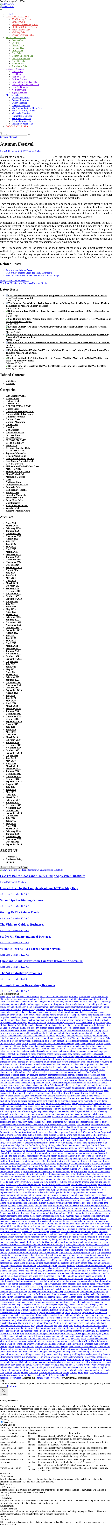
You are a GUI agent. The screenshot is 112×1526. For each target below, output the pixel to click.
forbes (8, 1140)
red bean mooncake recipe (23, 1276)
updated (55, 1336)
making (3, 1218)
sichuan (89, 1289)
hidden (17, 1171)
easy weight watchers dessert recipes (89, 1108)
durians (31, 1103)
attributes (82, 1007)
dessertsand (61, 1095)
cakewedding (68, 1043)
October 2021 (12, 656)
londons (38, 1205)
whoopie (74, 1367)
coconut (55, 1072)
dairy (65, 1090)
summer (3, 1317)
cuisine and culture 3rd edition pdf (47, 1085)
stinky (65, 1310)
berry (84, 1020)
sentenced (104, 1286)
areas (105, 1004)
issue (92, 1195)
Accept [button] (3, 1386)
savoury (16, 1286)
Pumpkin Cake (18, 61)
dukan (57, 1101)
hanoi (40, 1158)
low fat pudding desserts (49, 1213)
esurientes (46, 1116)
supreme (34, 1317)
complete (63, 1075)
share (43, 1289)
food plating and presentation (57, 1137)
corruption (4, 1080)
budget (33, 1033)
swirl (94, 1317)
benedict (70, 1020)
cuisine (28, 1085)
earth (43, 1103)
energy (80, 1114)
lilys (10, 1205)
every (82, 1116)
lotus (45, 1205)
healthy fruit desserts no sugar (13, 1169)
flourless (31, 1132)
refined (101, 1276)
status (34, 1310)
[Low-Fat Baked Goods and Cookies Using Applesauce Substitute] (31, 870)
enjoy (100, 1114)
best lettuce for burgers (16, 1022)
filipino (62, 1127)
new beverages (101, 1239)
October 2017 (12, 779)
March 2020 (12, 706)
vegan (54, 1338)
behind (49, 1020)
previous (32, 1265)
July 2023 (10, 604)
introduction (41, 1195)
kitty (2, 1200)
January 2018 (12, 771)
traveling (64, 1331)
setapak (15, 1289)
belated (55, 1020)
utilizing (85, 1336)
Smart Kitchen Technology (75, 1297)
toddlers (98, 1325)
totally (66, 1328)
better (98, 1022)
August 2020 (12, 693)
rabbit (80, 1270)
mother (99, 1236)
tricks (102, 1331)
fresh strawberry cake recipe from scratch (26, 1142)
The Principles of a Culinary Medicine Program (39, 1323)
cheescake (41, 1054)
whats (93, 1362)
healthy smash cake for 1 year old (71, 1169)
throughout (68, 1325)
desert (10, 1095)
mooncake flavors (39, 1236)
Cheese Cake (18, 45)
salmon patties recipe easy (24, 1284)
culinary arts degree (73, 1085)
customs (51, 1090)
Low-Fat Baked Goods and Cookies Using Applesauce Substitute (42, 875)
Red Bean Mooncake (21, 118)
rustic (77, 1281)
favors (87, 1124)
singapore (72, 1294)
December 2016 (13, 805)
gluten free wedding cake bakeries (61, 1150)
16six (2, 996)
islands (87, 1195)
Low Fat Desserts (20, 87)
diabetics (31, 1098)
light (106, 1203)
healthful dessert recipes (11, 1161)
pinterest (39, 1263)
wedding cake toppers (38, 1351)
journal (57, 1197)
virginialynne (40, 1341)
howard (46, 1189)
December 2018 (13, 745)
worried (73, 1372)
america (83, 1001)
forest (14, 1140)
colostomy (24, 1075)
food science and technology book (87, 1137)
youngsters (12, 1375)
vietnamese (13, 1341)
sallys (95, 1281)
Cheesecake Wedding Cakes (25, 24)
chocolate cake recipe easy (82, 1064)
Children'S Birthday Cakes (19, 414)
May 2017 (11, 792)
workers (49, 1372)
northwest (65, 1242)
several (22, 1289)
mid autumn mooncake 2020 (41, 1223)
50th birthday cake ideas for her (93, 996)
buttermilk (73, 1033)
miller (18, 1226)
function (24, 1145)
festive (55, 1127)
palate (35, 1255)
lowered (65, 1213)
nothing (73, 1242)
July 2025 (10, 541)
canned (58, 1046)
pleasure (54, 1263)
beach (19, 1020)
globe (2, 1150)
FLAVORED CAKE (16, 37)
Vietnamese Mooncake (22, 123)
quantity (96, 1268)
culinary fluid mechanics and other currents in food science (27, 1088)
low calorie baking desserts (92, 1205)
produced (70, 1265)
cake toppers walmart (95, 1041)
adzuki (89, 999)
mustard (44, 1239)
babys (60, 1009)
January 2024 (12, 588)
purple (81, 1268)
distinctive (106, 1098)
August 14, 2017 (20, 151)
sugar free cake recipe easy (12, 1315)
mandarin (20, 1218)
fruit (76, 1142)
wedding (39, 1344)
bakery (90, 1012)
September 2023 (14, 599)
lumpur (78, 1213)
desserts (51, 1095)
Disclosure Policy (14, 859)
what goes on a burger (95, 1359)
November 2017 (13, 776)
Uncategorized (13, 503)
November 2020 (13, 685)
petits (13, 1260)
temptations (97, 1320)
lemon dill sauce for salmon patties (56, 1203)
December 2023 (13, 591)
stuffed (17, 1312)
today (84, 1325)
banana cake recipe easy (17, 1017)
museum (19, 1239)
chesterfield (68, 1056)
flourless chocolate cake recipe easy (51, 1132)
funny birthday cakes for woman (57, 1145)
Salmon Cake (18, 63)
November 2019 (13, 716)
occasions (4, 1244)
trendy (92, 1331)
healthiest (51, 1161)
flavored (4, 1132)
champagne (101, 1051)
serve (2, 1289)
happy (46, 1158)
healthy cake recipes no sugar (77, 1163)
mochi (94, 1226)
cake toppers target (76, 1041)
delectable (56, 1093)
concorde (88, 1075)
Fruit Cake (16, 53)
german (72, 1148)
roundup (57, 1281)
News (8, 479)
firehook (67, 1129)
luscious (107, 1213)
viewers (22, 1341)
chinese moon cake (9, 1061)
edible (3, 1111)
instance (92, 1192)
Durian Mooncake (20, 103)
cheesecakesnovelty (21, 1056)
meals (24, 1221)
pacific (22, 1255)
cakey (77, 1043)
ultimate (19, 1336)
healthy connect (52, 1166)
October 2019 (12, 719)
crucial (97, 1082)
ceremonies (81, 1051)
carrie (22, 1048)
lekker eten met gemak (17, 1203)
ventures (90, 1338)
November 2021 (13, 653)
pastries (13, 1257)
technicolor (86, 1320)
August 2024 (12, 570)
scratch (33, 1286)
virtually (50, 1341)
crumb (104, 1082)
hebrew (9, 1171)
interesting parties (8, 1195)
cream (95, 1080)
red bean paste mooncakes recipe (76, 1276)
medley (37, 1221)
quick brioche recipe (22, 1270)
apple (53, 1004)
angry (109, 1001)
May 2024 (11, 578)
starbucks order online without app (16, 1310)
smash (91, 1297)
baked (35, 1012)
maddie (46, 1216)
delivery (3, 1095)
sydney (106, 1317)
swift (89, 1317)
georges (64, 1148)
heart (89, 1169)
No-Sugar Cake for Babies (47, 1242)
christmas (84, 1069)
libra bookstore (96, 1203)
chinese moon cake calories (30, 1061)
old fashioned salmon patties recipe (85, 1247)
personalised (104, 1257)
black (89, 1028)
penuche (72, 1257)
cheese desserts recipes (83, 1054)
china (2, 1059)
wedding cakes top (62, 1354)
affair (95, 999)
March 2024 (12, 583)
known (15, 1200)
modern (100, 1226)
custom (43, 1090)
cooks (82, 1077)
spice (90, 1304)
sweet (63, 1317)
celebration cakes (49, 1051)
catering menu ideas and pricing (83, 1048)
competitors (53, 1075)
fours (26, 1140)
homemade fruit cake (35, 1176)
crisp (75, 1082)
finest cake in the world (51, 1129)
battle (13, 1020)
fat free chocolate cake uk (57, 1124)
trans (51, 1331)
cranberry (79, 1080)
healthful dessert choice (99, 1158)
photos (43, 1260)
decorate (19, 1093)
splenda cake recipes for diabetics (28, 1307)
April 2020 (11, 703)
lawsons (68, 1200)
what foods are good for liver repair (68, 1359)
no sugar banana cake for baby (21, 1242)
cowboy (44, 1080)
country (21, 1080)
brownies (19, 1033)
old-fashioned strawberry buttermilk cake (50, 1250)
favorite (80, 1124)
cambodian (33, 1046)
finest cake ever (33, 1129)
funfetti (32, 1145)
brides (44, 1030)
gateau (58, 1148)
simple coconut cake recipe (40, 1291)
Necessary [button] (4, 1419)
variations (32, 1338)
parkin (89, 1255)
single (79, 1294)
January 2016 (12, 834)
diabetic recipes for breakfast (13, 1098)
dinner (64, 1098)
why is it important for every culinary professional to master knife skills (40, 1370)
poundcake (105, 1263)
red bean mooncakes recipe (47, 1276)
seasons (66, 1286)
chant (10, 1054)
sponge (52, 1307)
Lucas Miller (6, 151)
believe (63, 1020)
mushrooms (29, 1239)
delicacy (65, 1093)
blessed (95, 1028)
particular (96, 1255)
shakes (29, 1289)
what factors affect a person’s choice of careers (30, 1359)
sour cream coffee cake (26, 1302)
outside (107, 1252)
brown (3, 1033)
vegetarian (75, 1338)
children (92, 1056)
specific (48, 1304)
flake (98, 1129)
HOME (9, 14)
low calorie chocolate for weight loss (28, 1208)
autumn (31, 151)
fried (47, 1142)
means (31, 1221)
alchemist (26, 1001)
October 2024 (12, 565)
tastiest (60, 1320)
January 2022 (12, 651)
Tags (25, 867)
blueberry (4, 1030)
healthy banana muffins (74, 1161)
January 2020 (12, 711)
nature (91, 1239)
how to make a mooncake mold (56, 1184)
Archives (10, 383)
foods (2, 1140)
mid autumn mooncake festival (69, 1223)
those (46, 1325)
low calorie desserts (55, 1208)
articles (17, 1007)
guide (60, 1156)
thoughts (53, 1325)
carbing (91, 1046)
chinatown (27, 1059)
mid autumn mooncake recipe (96, 1223)
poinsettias (63, 1263)
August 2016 (12, 815)
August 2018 (12, 755)
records (57, 1273)
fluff (78, 1132)
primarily (47, 1265)
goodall (32, 1153)
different (57, 1098)
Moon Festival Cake (21, 29)
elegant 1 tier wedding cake (61, 1111)
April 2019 (11, 734)
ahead (2, 1001)
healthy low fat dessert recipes (41, 1169)
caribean (16, 1048)
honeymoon (99, 1176)
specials (40, 1304)
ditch (2, 1101)
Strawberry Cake (19, 66)
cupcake (20, 1090)
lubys (71, 1213)
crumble (3, 1085)
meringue (87, 1221)
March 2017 (12, 797)
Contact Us (11, 856)
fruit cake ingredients (88, 1142)
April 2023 (11, 612)
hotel (107, 1176)
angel (90, 1001)
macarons (4, 1216)
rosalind (43, 1281)
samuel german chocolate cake (67, 1284)
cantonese (66, 1046)
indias (40, 1192)
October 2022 (12, 627)
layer (75, 1200)
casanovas (36, 1048)
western (63, 1357)
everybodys (90, 1116)
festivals (47, 1127)
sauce (92, 1284)
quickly (66, 1270)
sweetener (81, 1317)
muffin (106, 1236)
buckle (27, 1033)
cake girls (84, 1038)
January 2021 (12, 680)
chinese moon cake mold (80, 1061)
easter (48, 1103)
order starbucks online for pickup (23, 1252)
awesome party (28, 1009)
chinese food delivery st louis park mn (57, 1059)
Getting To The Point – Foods (19, 912)
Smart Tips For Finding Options (21, 900)
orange (80, 1250)
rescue (50, 1278)
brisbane (89, 1030)
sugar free (86, 1312)
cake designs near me (52, 1038)
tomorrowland (15, 1328)
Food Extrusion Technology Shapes (16, 1137)
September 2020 (14, 690)
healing (76, 1158)
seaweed (75, 1286)
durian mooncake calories (89, 1101)
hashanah (61, 1158)
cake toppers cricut (35, 1041)
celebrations (63, 1051)
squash (82, 1307)
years (91, 1372)
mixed (87, 1226)
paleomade (49, 1255)
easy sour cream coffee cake (19, 1108)
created (24, 1082)
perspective (5, 1260)
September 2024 (14, 567)
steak (40, 1310)
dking (7, 1101)
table (25, 1320)
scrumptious (42, 1286)
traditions (44, 1331)
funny (38, 1145)
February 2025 (13, 554)
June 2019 (11, 729)
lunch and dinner (95, 1213)
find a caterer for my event (96, 1127)
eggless (34, 1111)
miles (2, 1226)
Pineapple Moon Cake (22, 116)
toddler (90, 1325)
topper (48, 1328)
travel (56, 1331)
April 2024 (11, 580)
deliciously (83, 1093)
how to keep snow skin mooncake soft (23, 1184)
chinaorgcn (11, 1059)
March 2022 (12, 646)
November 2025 (13, 536)
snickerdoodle (28, 1299)
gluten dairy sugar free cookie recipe (28, 1150)
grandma (81, 1153)
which (35, 1367)
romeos (35, 1281)
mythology (54, 1239)
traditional (89, 1328)
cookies (67, 1077)
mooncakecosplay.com (10, 1378)
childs (108, 1056)
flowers (72, 1132)
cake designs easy (75, 1035)
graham (68, 1153)
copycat (96, 1077)
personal (94, 1257)
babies (54, 1009)
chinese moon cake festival (56, 1061)
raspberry (93, 1270)
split (46, 1307)
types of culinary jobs (91, 1333)
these (27, 1325)
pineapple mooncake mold (94, 1260)
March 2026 (12, 525)
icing (88, 1189)
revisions (79, 1278)
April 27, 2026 (19, 882)
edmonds (17, 1111)
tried (107, 1331)
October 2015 (12, 841)
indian (34, 1192)
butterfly (64, 1033)
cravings (88, 1080)
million (24, 1226)
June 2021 (11, 666)
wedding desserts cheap (83, 1354)
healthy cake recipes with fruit (31, 1166)
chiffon (84, 1056)
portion (84, 1263)
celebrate (103, 1048)
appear (38, 1004)
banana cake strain (37, 1017)
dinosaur (72, 1098)
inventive (52, 1195)
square (76, 1307)
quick (103, 1268)
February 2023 (13, 617)
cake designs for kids (9, 1038)
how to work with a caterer (30, 1189)
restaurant (63, 1278)
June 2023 (11, 606)
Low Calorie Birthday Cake (24, 82)
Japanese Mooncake (21, 105)
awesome (16, 1009)
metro (94, 1221)
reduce (95, 1276)
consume (15, 1077)
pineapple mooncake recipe (12, 1263)
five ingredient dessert (85, 1129)
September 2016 (14, 813)
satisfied (85, 1284)
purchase (74, 1268)
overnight (4, 1255)
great (29, 1156)
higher (8, 1174)
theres (22, 1325)
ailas (8, 1001)
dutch (37, 1103)
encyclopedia (71, 1114)
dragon (24, 1101)
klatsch (8, 1200)
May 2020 (11, 700)
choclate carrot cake (32, 1064)
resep (55, 1278)
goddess (25, 1153)
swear (49, 1317)
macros (39, 1216)
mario (59, 1218)
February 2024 (13, 586)
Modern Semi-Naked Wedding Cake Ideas (55, 1229)
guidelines (68, 1156)
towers (73, 1328)
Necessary (8, 1422)
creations (40, 1082)
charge (16, 1054)
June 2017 (11, 789)
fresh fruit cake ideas (81, 1140)
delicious (74, 1093)
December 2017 (13, 774)
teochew (106, 1320)
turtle (32, 1333)
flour (24, 1132)
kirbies (95, 1197)
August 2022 (12, 633)
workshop (57, 1372)
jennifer (35, 1197)
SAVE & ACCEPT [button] (9, 1524)
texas (2, 1323)
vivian (58, 1341)
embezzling (24, 1114)
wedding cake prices (33, 1349)
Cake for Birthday (71, 1038)
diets (50, 1098)
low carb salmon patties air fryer (66, 1210)
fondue (97, 1132)
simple (97, 1289)
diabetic (76, 1095)
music (37, 1239)
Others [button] (3, 1516)
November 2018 (13, 747)
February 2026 (13, 528)
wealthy (30, 1344)
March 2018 (12, 766)
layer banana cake (86, 1200)
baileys (23, 1012)
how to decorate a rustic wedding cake (78, 1179)
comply (71, 1075)
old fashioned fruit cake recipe (51, 1244)
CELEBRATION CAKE (17, 16)
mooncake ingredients (58, 1236)
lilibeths (3, 1205)
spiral (2, 1307)
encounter (59, 1114)
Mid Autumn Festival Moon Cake (27, 108)
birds (108, 1022)
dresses (38, 1101)
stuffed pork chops (29, 1312)
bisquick (82, 1028)
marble (47, 1218)
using (78, 1336)
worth (80, 1372)
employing (49, 1114)
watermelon (21, 1344)
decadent (4, 1093)
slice (16, 1297)
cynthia (59, 1090)
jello (25, 1197)
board (12, 1030)
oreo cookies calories (48, 1252)
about (33, 999)
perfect (80, 1257)
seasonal (59, 1286)
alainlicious (16, 1001)
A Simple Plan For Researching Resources (27, 985)
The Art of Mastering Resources (21, 973)
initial (66, 1192)
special (21, 1304)
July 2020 (10, 695)
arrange (10, 1007)
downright (15, 1101)
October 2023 (12, 596)
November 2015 (13, 839)
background (91, 1009)
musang (11, 1239)
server (8, 1289)
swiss (99, 1317)
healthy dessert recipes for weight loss (77, 1166)
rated (100, 1270)
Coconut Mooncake (21, 100)
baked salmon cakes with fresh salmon (56, 1012)
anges (103, 1001)
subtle (67, 1312)
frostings (69, 1142)
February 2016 (13, 831)
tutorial (38, 1333)
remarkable (35, 1278)
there (16, 1325)
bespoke (91, 1020)
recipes (18, 1273)
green (47, 1156)
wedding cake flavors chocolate (75, 1346)
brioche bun (60, 1030)
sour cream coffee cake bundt (51, 1302)
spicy (95, 1304)
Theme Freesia (42, 1378)
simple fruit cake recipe (97, 1291)
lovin (55, 1205)
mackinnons (23, 1216)
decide (12, 1093)
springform (67, 1307)
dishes (98, 1098)
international (22, 1195)
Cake (98, 1033)
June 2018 (11, 758)
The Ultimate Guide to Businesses (22, 924)
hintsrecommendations (59, 1174)
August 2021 (12, 661)
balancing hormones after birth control (17, 1014)
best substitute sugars (85, 1022)
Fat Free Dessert (19, 79)
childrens (100, 1056)
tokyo (104, 1325)
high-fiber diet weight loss (82, 1171)
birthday (4, 1025)
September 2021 (14, 659)
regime (14, 1278)
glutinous (16, 1153)
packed (28, 1255)
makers (105, 1216)
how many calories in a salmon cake (43, 1179)
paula (38, 1257)
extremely (79, 1119)
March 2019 (12, 737)
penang (64, 1257)
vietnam (3, 1341)
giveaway (100, 1148)
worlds (66, 1372)
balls (38, 1014)
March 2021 (12, 674)
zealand (28, 1375)
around (3, 1007)
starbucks (98, 1307)
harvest (53, 1158)
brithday (97, 1030)
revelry (71, 1278)
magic (62, 1216)
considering (5, 1077)
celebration (15, 1051)
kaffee (70, 1197)
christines (74, 1069)
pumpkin (65, 1268)
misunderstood (77, 1226)
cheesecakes (5, 1056)
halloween (32, 1158)
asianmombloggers (46, 1007)
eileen (46, 1111)
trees (80, 1331)
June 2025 (11, 544)
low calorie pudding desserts (38, 1210)
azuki (48, 1009)
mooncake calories (46, 1234)
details (70, 1095)
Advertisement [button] (6, 1506)
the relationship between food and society (81, 1323)
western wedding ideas (78, 1357)
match (96, 1218)
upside (72, 1336)
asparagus (59, 1007)
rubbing (65, 1281)
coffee (86, 1072)
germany (80, 1148)
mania (35, 1218)
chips (20, 1064)
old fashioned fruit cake (26, 1244)
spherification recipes (78, 1304)
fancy (30, 1122)
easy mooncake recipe (33, 1106)
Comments (15, 867)
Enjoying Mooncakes (10, 1116)
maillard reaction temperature (88, 1216)
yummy (21, 1375)
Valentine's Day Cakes (10, 1338)
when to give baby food (87, 1364)
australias (91, 1007)
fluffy (83, 1132)
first (73, 1129)
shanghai (37, 1289)
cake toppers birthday (17, 1041)
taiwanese (38, 1320)
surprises (42, 1317)
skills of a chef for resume (95, 1294)
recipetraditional (29, 1273)
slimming (22, 1297)
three (60, 1325)
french (37, 1140)
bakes (96, 1012)
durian (74, 1101)
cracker (59, 1080)
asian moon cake (29, 1007)
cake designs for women (31, 1038)
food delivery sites (99, 1135)
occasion (104, 1242)
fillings (80, 1127)
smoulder (4, 1299)
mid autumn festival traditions (13, 1223)
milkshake (10, 1226)
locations (30, 1205)
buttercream (54, 1033)
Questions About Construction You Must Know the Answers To (41, 961)
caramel (75, 1046)
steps (53, 1310)
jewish (42, 1197)
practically (4, 1265)
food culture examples (33, 1135)
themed (3, 1325)
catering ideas (62, 1048)
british (105, 1030)
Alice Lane (5, 894)
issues (98, 1195)
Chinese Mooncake (20, 97)
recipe (12, 1273)
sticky (59, 1310)
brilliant (51, 1030)
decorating (28, 1093)
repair (43, 1278)
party (2, 1257)
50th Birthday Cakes (21, 19)
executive (21, 1119)
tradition (80, 1328)
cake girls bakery (97, 1038)
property (26, 1268)
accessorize (59, 999)
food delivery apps (81, 1135)
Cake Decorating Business (20, 1035)
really (105, 1270)
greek (42, 1156)
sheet (56, 1289)
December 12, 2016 (19, 894)
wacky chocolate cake (71, 1341)
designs (24, 1095)
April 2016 (11, 826)
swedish (56, 1317)
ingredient (59, 1192)
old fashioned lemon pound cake (81, 1244)
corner (103, 1077)
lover (50, 1205)
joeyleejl (50, 1197)
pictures (59, 1260)
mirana (67, 1226)
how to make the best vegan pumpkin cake (36, 1187)
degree (48, 1093)
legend (3, 1203)
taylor (77, 1320)
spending (63, 1304)
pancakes (67, 1255)
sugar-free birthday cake (36, 1315)
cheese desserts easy (63, 1054)
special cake (30, 1304)
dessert (31, 1095)
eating (109, 1108)
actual (67, 999)
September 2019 (14, 721)
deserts (17, 1095)
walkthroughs (100, 1341)
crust (16, 1085)
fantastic (37, 1122)
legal (104, 1200)
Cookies (15, 43)
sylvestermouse (7, 1320)
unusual (47, 1336)
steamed (47, 1310)
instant (100, 1192)
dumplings (65, 1101)
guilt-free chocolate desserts (86, 1156)
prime (54, 1265)
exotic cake (42, 1119)
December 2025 (13, 533)
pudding (56, 1268)
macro (32, 1216)
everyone (100, 1116)
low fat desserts (89, 1210)
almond (48, 1001)
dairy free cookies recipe (79, 1090)
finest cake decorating (16, 1129)
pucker (49, 1268)
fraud (31, 1140)
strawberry (94, 1310)
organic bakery (65, 1252)
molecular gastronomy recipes (35, 1231)
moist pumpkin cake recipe (93, 1229)
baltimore (44, 1014)
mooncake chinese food (91, 1234)
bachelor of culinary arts (75, 1009)
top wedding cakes (36, 1328)
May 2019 (11, 732)
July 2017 (10, 787)
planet (46, 1263)
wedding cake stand (79, 1349)
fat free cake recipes (92, 1122)
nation (68, 1239)
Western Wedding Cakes (23, 35)
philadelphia (22, 1260)
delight (92, 1093)
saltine (39, 1284)
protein (33, 1268)
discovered (89, 1098)
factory (19, 1122)
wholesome (64, 1367)
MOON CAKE (13, 95)
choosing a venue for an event (56, 1069)
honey (90, 1176)
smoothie (106, 1297)
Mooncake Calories (21, 113)
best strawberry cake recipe (62, 1022)
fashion (50, 1122)
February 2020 (13, 708)
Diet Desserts (18, 74)
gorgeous (51, 1153)
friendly (53, 1142)
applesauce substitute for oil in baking (80, 1004)
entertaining (25, 1116)
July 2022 (10, 635)
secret (81, 1286)
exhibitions (31, 1119)
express (70, 1119)
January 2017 (12, 802)
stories (71, 1310)
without (16, 1372)
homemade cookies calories (12, 1176)
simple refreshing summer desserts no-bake (47, 1294)
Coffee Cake (17, 50)
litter (14, 1205)
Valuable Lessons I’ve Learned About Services (30, 948)
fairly (25, 1122)
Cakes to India (43, 1043)
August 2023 (12, 601)
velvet (83, 1338)
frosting (61, 1142)
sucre (73, 1312)
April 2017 (11, 794)
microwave (103, 1221)
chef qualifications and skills (43, 1056)
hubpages (55, 1189)
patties (27, 1257)
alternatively (58, 1001)
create (17, 1082)
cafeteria (91, 1033)
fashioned (58, 1122)
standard (90, 1307)
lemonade (77, 1203)
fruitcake (10, 1145)
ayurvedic (40, 1009)
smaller (59, 1297)
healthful (84, 1158)
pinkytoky (30, 1263)
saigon (84, 1281)
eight (40, 1111)
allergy (41, 1001)
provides (41, 1268)
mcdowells (16, 1221)
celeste (72, 1051)
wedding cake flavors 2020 (47, 1346)
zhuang (41, 1375)
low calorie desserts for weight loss (80, 1208)
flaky (103, 1129)
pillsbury (68, 1260)
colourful (34, 1075)
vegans (61, 1338)
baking (102, 1012)
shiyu (68, 1289)
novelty (81, 1242)
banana (53, 1014)
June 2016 (11, 821)
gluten (8, 1150)
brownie (10, 1033)
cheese (50, 1054)
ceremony (91, 1051)
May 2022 (11, 640)
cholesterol (37, 1069)
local (23, 1205)
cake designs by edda (56, 1035)
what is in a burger (23, 1362)
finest (2, 1129)
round (50, 1281)
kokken (22, 1200)
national (75, 1239)
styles (46, 1312)
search (51, 1286)
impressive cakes (7, 1192)
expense (51, 1119)
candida (50, 1046)
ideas (104, 1189)
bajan (29, 1012)
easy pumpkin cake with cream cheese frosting (65, 1106)
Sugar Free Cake (19, 92)
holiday (80, 1174)
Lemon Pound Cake (21, 58)
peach (44, 1257)
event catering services (62, 1116)
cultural (75, 1088)
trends (86, 1331)
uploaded (64, 1336)
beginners (40, 1020)
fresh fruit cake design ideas (58, 1140)
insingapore (75, 1192)
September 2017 (14, 781)
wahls (91, 1341)
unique (40, 1336)
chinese (36, 1059)
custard (36, 1090)
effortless (26, 1111)
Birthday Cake (18, 22)
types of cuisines (50, 1333)
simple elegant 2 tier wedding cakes (69, 1291)
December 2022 (13, 622)
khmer (88, 1197)
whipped (42, 1367)
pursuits (88, 1268)
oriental (86, 1252)
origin (93, 1252)
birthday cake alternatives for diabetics (39, 1025)
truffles (16, 1333)
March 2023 (12, 614)
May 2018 (11, 761)
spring (59, 1307)
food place (38, 1137)
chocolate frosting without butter (84, 1067)
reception (4, 1273)
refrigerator (5, 1278)
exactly (108, 1116)
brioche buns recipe (76, 1030)
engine (87, 1114)
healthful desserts (30, 1161)
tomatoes (4, 1328)
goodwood (42, 1153)
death (106, 1090)
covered (36, 1080)
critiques (82, 1082)
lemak (31, 1203)
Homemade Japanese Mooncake (60, 1176)
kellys (82, 1197)
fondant (89, 1132)
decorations (39, 1093)
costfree (13, 1080)
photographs (34, 1260)
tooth (24, 1328)
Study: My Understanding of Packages (25, 936)
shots (83, 1289)
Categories (11, 381)
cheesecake (99, 1054)
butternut (83, 1033)
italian (104, 1195)
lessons (85, 1203)
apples (59, 1004)
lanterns (51, 1200)
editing (9, 1111)
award (9, 1009)
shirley (62, 1289)
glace (107, 1148)
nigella (3, 1242)
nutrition (89, 1242)
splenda (9, 1307)
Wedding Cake (18, 32)
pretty (25, 1265)
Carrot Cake (17, 71)
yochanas (103, 1372)
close (49, 1072)
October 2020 (12, 687)
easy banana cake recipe (62, 1103)
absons (50, 999)
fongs (103, 1132)
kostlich (29, 1200)
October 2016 (12, 810)
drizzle (51, 1101)
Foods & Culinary (15, 443)
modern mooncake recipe (23, 1229)
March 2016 (12, 828)
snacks (18, 1299)
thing (33, 1325)
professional (81, 1265)
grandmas (22, 1156)
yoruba (3, 1375)
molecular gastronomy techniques (65, 1231)
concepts (80, 1075)
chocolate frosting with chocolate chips (51, 1067)
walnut (3, 1344)
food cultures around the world (58, 1135)
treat (70, 1331)
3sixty (43, 996)
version (98, 1338)
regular (21, 1278)
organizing (78, 1252)
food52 (106, 1137)
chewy (78, 1056)
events (76, 1116)
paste (7, 1257)
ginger (92, 1148)
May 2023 (11, 609)
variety (40, 1338)
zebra (35, 1375)
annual (14, 1004)
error (34, 1116)
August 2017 (12, 784)
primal (40, 1265)
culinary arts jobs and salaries (96, 1085)
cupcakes (28, 1090)
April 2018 (11, 763)
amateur (75, 1001)
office (12, 1244)
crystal (21, 1085)
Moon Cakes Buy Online (23, 110)
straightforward (82, 1310)
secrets (88, 1286)
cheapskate (25, 1054)
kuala (36, 1200)
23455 (8, 996)
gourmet (60, 1153)
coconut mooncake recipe (71, 1072)
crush (10, 1085)
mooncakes (90, 1236)
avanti (3, 1009)
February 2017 (13, 800)
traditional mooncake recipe (27, 1331)
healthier (43, 1161)
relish (27, 1278)
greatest (35, 1156)
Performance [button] (6, 1484)
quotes (74, 1270)
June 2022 (11, 638)
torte (61, 1328)
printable (62, 1265)
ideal (99, 1189)
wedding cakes (30, 1354)
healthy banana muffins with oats (15, 1163)
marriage (77, 1218)
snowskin (4, 1302)
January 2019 (12, 742)
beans (24, 1020)
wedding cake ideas (14, 1349)
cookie (60, 1077)
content (34, 1077)
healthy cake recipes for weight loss (47, 1163)
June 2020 (11, 698)
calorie (92, 1043)
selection (96, 1286)
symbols (18, 1320)
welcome (55, 1357)
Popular (4, 867)
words (42, 1372)
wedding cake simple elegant (56, 1349)
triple (2, 1333)
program (17, 1268)
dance (94, 1090)
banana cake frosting (89, 1014)
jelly (29, 1197)
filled (68, 1127)
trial (97, 1331)
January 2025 (12, 557)
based (72, 1017)
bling (101, 1028)
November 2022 (13, 625)
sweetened (71, 1317)
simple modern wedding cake (13, 1294)
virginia (29, 1341)
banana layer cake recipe (57, 1017)
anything (31, 1004)
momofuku (86, 1231)
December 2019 (13, 714)
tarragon (48, 1320)
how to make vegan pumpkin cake (73, 1187)
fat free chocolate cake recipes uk (29, 1124)
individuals (49, 1192)
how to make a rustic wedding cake (87, 1184)
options (72, 1250)
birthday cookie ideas (68, 1028)
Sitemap (10, 862)
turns (27, 1333)
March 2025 (12, 552)
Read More (12, 1386)
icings (93, 1189)
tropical (8, 1333)
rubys (72, 1281)
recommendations (45, 1273)
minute (60, 1226)
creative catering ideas (62, 1082)
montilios (103, 1231)
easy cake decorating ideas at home (90, 1103)
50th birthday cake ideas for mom (15, 999)
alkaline (34, 1001)
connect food (99, 1075)
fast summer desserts (73, 1122)
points (71, 1263)
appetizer (46, 1004)
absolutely (41, 999)
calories (99, 1043)
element (9, 1114)
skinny (3, 1297)
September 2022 (14, 630)
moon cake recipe (19, 1234)
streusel (103, 1310)
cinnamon (4, 1072)
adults (83, 999)
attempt (74, 1007)
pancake (58, 1255)
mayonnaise (5, 1221)
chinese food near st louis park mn (91, 1059)
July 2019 (10, 727)
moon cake (5, 1234)
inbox (18, 1192)
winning (8, 1372)
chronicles (93, 1069)
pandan (75, 1255)
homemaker (81, 1176)
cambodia (22, 1046)
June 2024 (11, 575)
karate (76, 1197)
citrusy (36, 1072)
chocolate (46, 1064)
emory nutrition (37, 1114)
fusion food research (16, 1148)
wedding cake (49, 1344)
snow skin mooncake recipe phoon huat (92, 1299)
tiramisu (77, 1325)
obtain (96, 1242)
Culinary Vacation (63, 1088)
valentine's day (96, 1336)
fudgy (17, 1145)
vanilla (24, 1338)
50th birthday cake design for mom (62, 996)
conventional (44, 1077)
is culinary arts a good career (70, 1195)
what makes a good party (44, 1362)
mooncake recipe (76, 1236)
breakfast (31, 1030)
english (94, 1114)
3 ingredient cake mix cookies (25, 996)
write (86, 1372)
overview (13, 1255)
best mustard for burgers (39, 1022)
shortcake (76, 1289)
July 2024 (10, 572)
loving (61, 1205)
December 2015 (13, 836)
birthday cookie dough (28, 1028)
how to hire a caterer (64, 1182)
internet (32, 1195)
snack (11, 1299)
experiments (61, 1119)
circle (12, 1072)
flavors (11, 1132)
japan (11, 1197)
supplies (25, 1317)
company (43, 1075)
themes (10, 1325)
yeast (96, 1372)
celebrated (4, 1051)
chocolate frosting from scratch (18, 1067)
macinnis (13, 1216)
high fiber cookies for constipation (36, 1171)
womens (24, 1372)
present (13, 1265)
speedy (55, 1304)
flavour (18, 1132)
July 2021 (10, 664)
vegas (67, 1338)
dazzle (100, 1090)
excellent (4, 1119)
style (41, 1312)
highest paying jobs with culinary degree (30, 1174)
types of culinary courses (69, 1333)
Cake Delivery (39, 1035)
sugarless (96, 1315)
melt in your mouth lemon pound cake (64, 1221)
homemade (98, 1174)
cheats (33, 1054)
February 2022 (13, 648)
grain (74, 1153)
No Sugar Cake (19, 90)
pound (97, 1263)
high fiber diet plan (61, 1171)
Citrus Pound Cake (24, 1072)
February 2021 (13, 677)
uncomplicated (30, 1336)
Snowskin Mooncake (21, 121)
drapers (31, 1101)
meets (44, 1221)
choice (28, 1069)
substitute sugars (56, 1312)
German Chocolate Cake (23, 56)
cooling (88, 1077)
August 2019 (12, 724)
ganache (43, 1148)
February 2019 (13, 740)
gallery (29, 1148)
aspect (67, 1007)
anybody (22, 1004)
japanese (18, 1197)
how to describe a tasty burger (41, 1182)
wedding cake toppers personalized (65, 1351)
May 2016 (11, 823)
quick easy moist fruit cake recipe (47, 1270)
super (18, 1317)
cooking (75, 1077)
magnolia (70, 1216)
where (101, 1364)
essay (39, 1116)
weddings (31, 1357)
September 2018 (14, 753)
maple (41, 1218)
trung (22, 1333)
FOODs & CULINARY (17, 126)
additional (75, 999)
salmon (101, 1281)
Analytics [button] (4, 1495)
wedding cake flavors (24, 1346)
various (47, 1338)
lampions (43, 1200)
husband (81, 1189)
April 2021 (11, 672)
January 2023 (12, 619)
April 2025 (11, 549)
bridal (38, 1030)
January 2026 (12, 531)
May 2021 (11, 669)
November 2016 (13, 808)
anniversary (5, 1004)
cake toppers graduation (56, 1041)
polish (77, 1263)
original (100, 1252)
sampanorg (48, 1284)
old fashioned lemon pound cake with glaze (48, 1247)
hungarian (72, 1189)
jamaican (4, 1197)
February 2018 (13, 768)
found (20, 1140)
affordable (103, 999)
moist (78, 1229)
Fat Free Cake (18, 76)
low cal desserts (72, 1205)
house (2, 1179)
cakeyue (85, 1043)
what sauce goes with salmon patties (73, 1362)
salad (89, 1281)
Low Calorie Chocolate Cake (25, 84)
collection (14, 1075)
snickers (38, 1299)
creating (31, 1082)
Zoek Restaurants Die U (57, 1375)
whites (56, 1367)
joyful (64, 1197)
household (10, 1179)
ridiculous (88, 1278)
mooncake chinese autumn (67, 1234)
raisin (85, 1270)
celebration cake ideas (31, 1051)
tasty (66, 1320)
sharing (50, 1289)
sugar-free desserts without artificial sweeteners (69, 1315)
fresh (43, 1140)
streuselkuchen (7, 1312)
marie (53, 1218)
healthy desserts (103, 1166)
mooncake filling (22, 1236)
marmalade (68, 1218)
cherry (60, 1056)
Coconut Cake (18, 48)
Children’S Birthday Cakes (24, 27)
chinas (19, 1059)
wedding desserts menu (16, 1357)
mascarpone (87, 1218)
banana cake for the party (68, 1014)
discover (80, 1098)
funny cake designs (81, 1145)
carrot (28, 1048)
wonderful (33, 1372)
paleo (40, 1255)
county (28, 1080)
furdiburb (95, 1145)
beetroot (31, 1020)
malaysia (11, 1218)
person (86, 1257)
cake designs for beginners (96, 1035)
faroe (44, 1122)
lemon (37, 1203)
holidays (88, 1174)
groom (54, 1156)
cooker (53, 1077)
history (73, 1174)
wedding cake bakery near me (70, 1344)
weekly (40, 1357)
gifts (87, 1148)
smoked (98, 1297)
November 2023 (13, 593)
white (49, 1367)
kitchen (102, 1197)
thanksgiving (11, 1323)
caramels (83, 1046)
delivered (100, 1093)
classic (43, 1072)
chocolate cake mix (60, 1064)
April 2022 (11, 643)
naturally (83, 1239)
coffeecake (5, 1075)
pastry (20, 1257)
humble (63, 1189)
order (86, 1250)
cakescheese (56, 1043)
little (19, 1205)
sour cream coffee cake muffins (79, 1302)
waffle (85, 1341)
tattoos (71, 1320)
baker (77, 1012)
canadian (42, 1046)
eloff (16, 1114)
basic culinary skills (84, 1017)
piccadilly (51, 1260)
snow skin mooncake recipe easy (58, 1299)
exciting (12, 1119)
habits (24, 1158)
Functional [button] (5, 1473)
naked (62, 1239)
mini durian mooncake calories (42, 1226)
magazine (54, 1216)
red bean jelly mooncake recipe (76, 1273)
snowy (12, 1302)
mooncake (32, 1234)
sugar (78, 1312)
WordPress (55, 1378)
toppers (55, 1328)
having (69, 1158)
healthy (59, 1161)
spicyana (103, 1304)
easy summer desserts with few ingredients (52, 1108)
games (36, 1148)
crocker (90, 1082)
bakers (83, 1012)
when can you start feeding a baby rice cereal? (54, 1364)
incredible (26, 1192)
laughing (60, 1200)
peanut (50, 1257)
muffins (3, 1239)
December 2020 (13, 682)
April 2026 (11, 523)
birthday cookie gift (49, 1028)
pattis (32, 1257)
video (104, 1338)
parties (105, 1255)
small (29, 1297)
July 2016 (10, 818)
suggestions (106, 1315)
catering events (48, 1048)
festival (38, 151)
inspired (84, 1192)
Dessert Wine (41, 1095)
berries (78, 1020)
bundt (40, 1033)
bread (23, 1030)
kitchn (109, 1197)
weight (47, 1357)
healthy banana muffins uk (98, 1161)
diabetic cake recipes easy (93, 1095)
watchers (11, 1344)
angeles (96, 1001)
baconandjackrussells (9, 1012)
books (18, 1030)
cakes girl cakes (29, 1043)
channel (3, 1054)
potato (90, 1263)
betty (103, 1022)
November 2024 (13, 562)
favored (72, 1124)
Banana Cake (18, 40)
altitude (68, 1001)
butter (45, 1033)
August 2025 (12, 538)
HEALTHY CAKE (15, 69)
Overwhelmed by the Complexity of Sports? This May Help (39, 888)
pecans (57, 1257)
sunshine (12, 1317)
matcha (103, 1218)
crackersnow (69, 1080)
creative (48, 1082)
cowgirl (51, 1080)
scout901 (25, 1286)
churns (102, 1069)
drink (44, 1101)
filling (73, 1127)
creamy (11, 1082)
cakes (18, 1043)
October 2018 (12, 750)
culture (12, 1090)
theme (103, 1323)
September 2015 (14, 844)
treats (75, 1331)
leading (98, 1200)
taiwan (31, 1320)
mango (28, 1218)
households (21, 1179)
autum (99, 1007)
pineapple (77, 1260)
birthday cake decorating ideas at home (76, 1025)
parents (82, 1255)
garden (51, 1148)
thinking (39, 1325)
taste (54, 1320)
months (95, 1231)
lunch (84, 1213)
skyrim (10, 1297)
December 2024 (13, 559)
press (19, 1265)
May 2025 (11, 546)
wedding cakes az (45, 1354)
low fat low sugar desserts (26, 1213)
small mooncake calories (44, 1297)
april (100, 1004)
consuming (25, 1077)
